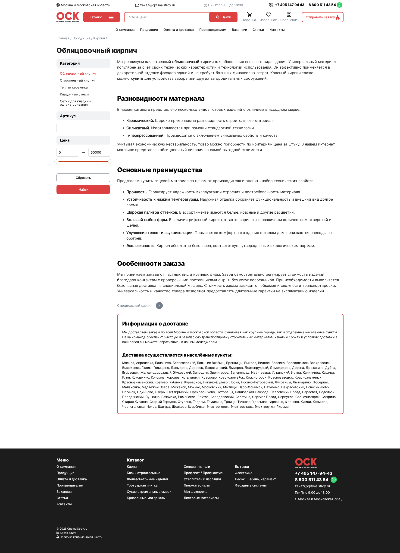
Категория (70, 63)
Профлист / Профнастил (203, 473)
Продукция (65, 473)
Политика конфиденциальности (81, 537)
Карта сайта (68, 532)
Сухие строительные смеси (149, 491)
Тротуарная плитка (142, 485)
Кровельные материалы (146, 498)
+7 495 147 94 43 (289, 5)
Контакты (64, 504)
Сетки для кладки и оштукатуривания (75, 102)
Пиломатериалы (197, 485)
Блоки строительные (143, 473)
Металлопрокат (196, 491)
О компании (65, 466)
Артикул (68, 116)
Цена (64, 140)
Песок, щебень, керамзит (255, 479)
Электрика (243, 473)
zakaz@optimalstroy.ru (157, 5)
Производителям (70, 485)
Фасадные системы (251, 485)
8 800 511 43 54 (322, 5)
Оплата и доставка (71, 479)
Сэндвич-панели (197, 466)
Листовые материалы (201, 498)
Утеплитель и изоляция (202, 479)
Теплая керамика (74, 87)
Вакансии (64, 491)
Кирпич (132, 466)
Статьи (62, 498)
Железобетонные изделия (148, 479)
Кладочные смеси (74, 94)
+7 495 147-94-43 (313, 473)
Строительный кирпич (77, 80)
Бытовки (242, 466)
